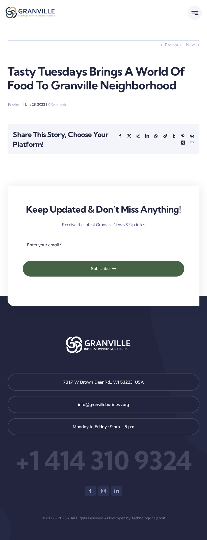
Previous (173, 44)
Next (190, 44)
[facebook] (90, 491)
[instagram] (103, 491)
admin (16, 104)
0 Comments (57, 104)
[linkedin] (116, 491)
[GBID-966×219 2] (31, 9)
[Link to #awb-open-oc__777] (195, 13)
